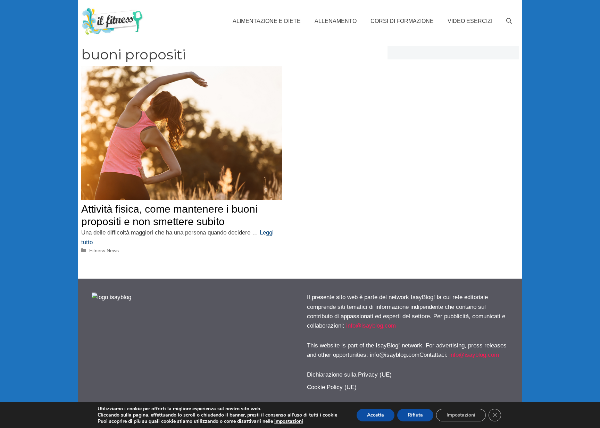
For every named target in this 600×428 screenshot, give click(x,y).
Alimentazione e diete (267, 21)
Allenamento (336, 21)
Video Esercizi (470, 21)
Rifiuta (415, 415)
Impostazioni (461, 415)
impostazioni (288, 421)
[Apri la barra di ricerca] (509, 21)
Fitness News (104, 250)
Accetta (375, 415)
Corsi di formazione (402, 21)
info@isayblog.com (371, 325)
